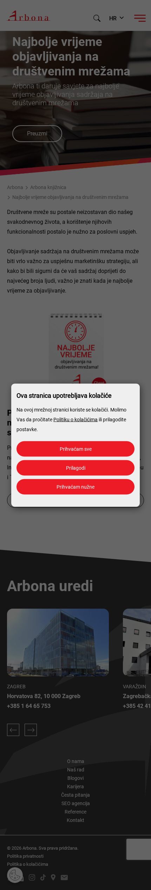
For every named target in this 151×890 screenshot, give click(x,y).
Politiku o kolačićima (75, 419)
